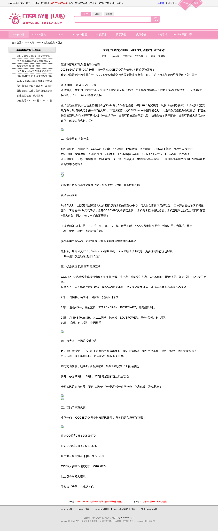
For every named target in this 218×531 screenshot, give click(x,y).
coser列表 (83, 509)
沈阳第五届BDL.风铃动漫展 (154, 501)
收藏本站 (172, 3)
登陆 (185, 3)
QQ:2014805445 (59, 3)
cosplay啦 (18, 34)
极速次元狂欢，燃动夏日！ (31, 95)
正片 (86, 14)
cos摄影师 (100, 34)
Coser (97, 14)
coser (60, 34)
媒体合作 (141, 34)
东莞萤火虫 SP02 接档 (29, 66)
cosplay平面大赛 (182, 34)
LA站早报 (162, 34)
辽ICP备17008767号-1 (123, 518)
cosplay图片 (39, 34)
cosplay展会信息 (46, 42)
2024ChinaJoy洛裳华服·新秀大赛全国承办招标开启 (99, 501)
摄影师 (109, 14)
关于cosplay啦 (149, 509)
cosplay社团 (80, 34)
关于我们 (121, 34)
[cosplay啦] (38, 24)
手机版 (161, 3)
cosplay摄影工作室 (124, 509)
